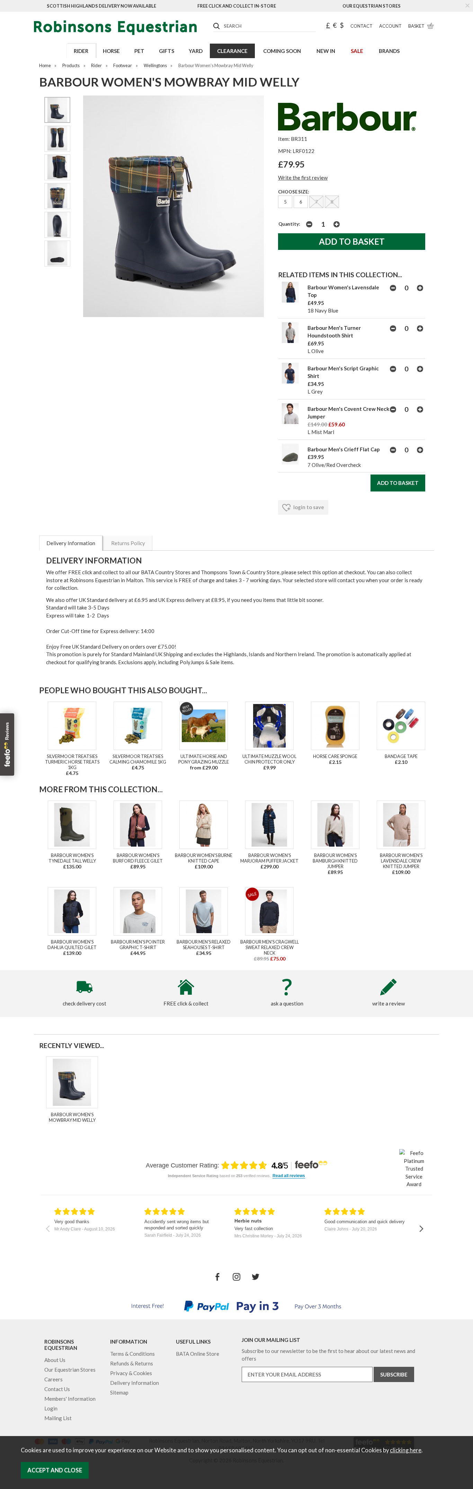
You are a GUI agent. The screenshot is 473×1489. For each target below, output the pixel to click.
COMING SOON (282, 51)
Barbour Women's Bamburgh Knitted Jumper (335, 860)
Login (50, 1408)
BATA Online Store (197, 1354)
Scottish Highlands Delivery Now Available (101, 6)
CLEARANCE (232, 51)
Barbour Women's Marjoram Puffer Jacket (269, 858)
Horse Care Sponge (335, 756)
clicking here (405, 1450)
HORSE (111, 51)
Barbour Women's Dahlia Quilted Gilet (72, 944)
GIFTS (166, 51)
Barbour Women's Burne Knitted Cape (203, 858)
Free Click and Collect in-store (236, 6)
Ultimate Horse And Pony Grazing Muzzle (203, 759)
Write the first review (303, 177)
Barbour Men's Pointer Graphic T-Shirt (138, 944)
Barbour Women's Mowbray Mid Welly (72, 1117)
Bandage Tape (401, 756)
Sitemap (119, 1392)
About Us (54, 1360)
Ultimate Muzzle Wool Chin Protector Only (269, 759)
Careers (53, 1379)
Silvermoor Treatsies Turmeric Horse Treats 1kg (72, 761)
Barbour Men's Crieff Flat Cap (343, 449)
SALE (357, 51)
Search (213, 20)
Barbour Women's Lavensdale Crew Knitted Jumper (401, 860)
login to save (308, 507)
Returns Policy (128, 543)
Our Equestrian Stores (371, 6)
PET (139, 51)
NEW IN (325, 51)
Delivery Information (70, 543)
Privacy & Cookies (131, 1373)
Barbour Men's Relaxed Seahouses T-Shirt (204, 944)
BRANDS (389, 51)
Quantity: (289, 224)
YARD (196, 51)
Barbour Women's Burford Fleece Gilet (138, 858)
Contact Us (57, 1389)
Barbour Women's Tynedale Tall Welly (72, 858)
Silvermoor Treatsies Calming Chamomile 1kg (137, 759)
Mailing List (58, 1418)
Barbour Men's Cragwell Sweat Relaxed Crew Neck (269, 947)
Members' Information (70, 1399)
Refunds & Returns (131, 1363)
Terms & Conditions (132, 1354)
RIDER (81, 51)
